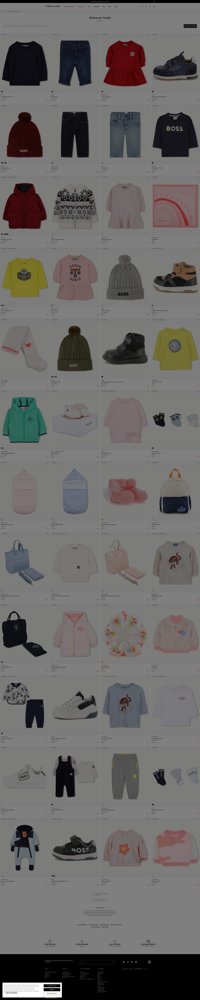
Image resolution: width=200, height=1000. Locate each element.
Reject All (52, 989)
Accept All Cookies (52, 985)
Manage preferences (52, 993)
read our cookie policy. (11, 992)
